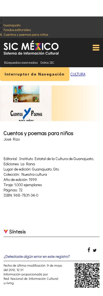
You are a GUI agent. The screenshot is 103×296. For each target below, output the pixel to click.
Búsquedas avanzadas (21, 62)
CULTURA (77, 74)
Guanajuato (12, 25)
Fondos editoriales (17, 29)
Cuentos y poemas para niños (26, 34)
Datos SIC (47, 62)
